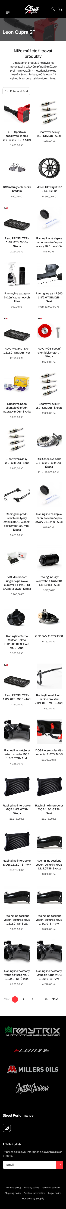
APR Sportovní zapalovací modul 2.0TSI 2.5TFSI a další (17, 136)
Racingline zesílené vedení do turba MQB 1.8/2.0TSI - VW (49, 919)
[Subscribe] (59, 1165)
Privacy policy (31, 1187)
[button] (6, 12)
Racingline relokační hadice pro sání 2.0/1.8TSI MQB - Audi (49, 699)
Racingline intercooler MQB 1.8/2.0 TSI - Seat (49, 809)
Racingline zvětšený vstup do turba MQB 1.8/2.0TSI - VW (49, 975)
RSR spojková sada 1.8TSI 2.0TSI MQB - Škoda (49, 462)
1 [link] (15, 999)
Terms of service (51, 1187)
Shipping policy (13, 1193)
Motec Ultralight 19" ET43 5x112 (49, 189)
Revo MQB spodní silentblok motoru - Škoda (49, 352)
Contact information (34, 1193)
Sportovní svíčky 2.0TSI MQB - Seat (17, 460)
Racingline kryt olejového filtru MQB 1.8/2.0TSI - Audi (49, 581)
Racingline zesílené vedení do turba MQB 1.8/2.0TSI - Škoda (49, 864)
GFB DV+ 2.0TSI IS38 (49, 636)
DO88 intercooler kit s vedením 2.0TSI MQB (49, 752)
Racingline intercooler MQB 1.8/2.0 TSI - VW (17, 862)
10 (46, 999)
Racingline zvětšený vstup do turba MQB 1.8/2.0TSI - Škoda (17, 975)
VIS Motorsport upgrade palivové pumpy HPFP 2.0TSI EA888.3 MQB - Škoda (17, 583)
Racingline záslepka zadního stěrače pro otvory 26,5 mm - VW (49, 242)
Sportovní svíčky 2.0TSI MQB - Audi (49, 134)
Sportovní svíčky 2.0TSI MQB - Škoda (49, 405)
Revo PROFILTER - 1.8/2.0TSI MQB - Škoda (17, 242)
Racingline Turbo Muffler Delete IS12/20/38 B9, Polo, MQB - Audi (17, 642)
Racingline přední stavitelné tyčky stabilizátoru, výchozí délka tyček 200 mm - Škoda (17, 522)
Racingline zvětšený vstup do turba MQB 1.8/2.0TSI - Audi (17, 754)
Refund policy (13, 1187)
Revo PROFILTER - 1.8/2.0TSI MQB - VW (16, 350)
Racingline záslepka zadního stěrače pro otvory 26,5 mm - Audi (49, 518)
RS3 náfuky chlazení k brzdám (17, 189)
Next (55, 999)
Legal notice (54, 1193)
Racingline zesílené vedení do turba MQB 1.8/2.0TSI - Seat (17, 919)
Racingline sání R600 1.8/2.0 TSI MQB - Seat (49, 297)
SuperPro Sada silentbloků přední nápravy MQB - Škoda (17, 407)
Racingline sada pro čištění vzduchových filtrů (17, 297)
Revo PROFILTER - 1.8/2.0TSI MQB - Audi (17, 697)
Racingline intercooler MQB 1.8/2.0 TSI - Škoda (17, 809)
